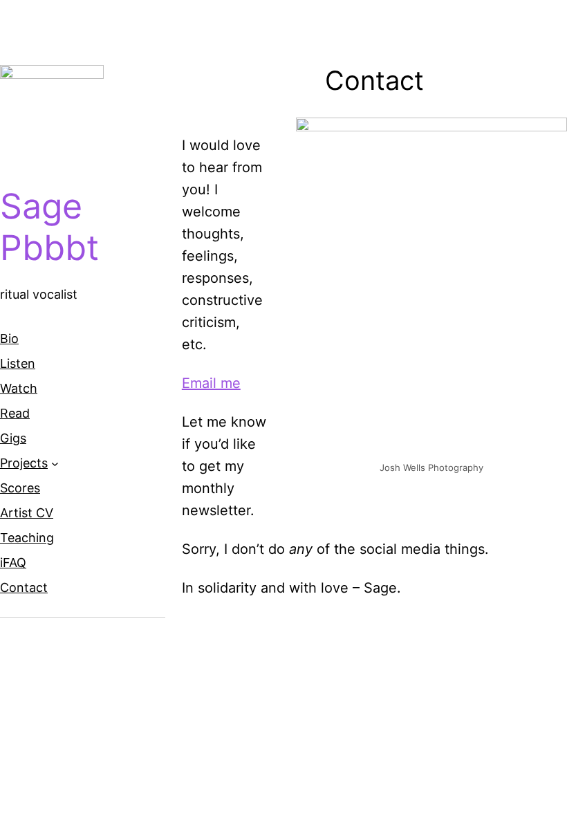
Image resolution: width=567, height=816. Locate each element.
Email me (211, 383)
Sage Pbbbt (49, 226)
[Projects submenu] (55, 463)
